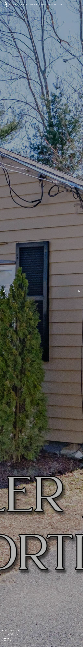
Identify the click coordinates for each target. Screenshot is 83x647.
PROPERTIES (16, 4)
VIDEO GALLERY (34, 4)
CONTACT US (61, 4)
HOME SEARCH (24, 4)
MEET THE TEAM (52, 4)
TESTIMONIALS (43, 4)
